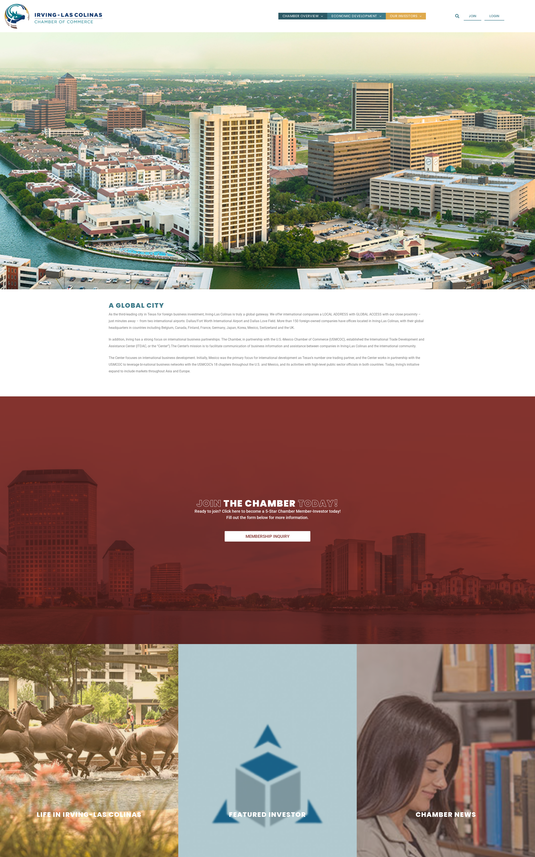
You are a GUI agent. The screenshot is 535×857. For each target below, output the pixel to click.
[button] (457, 16)
